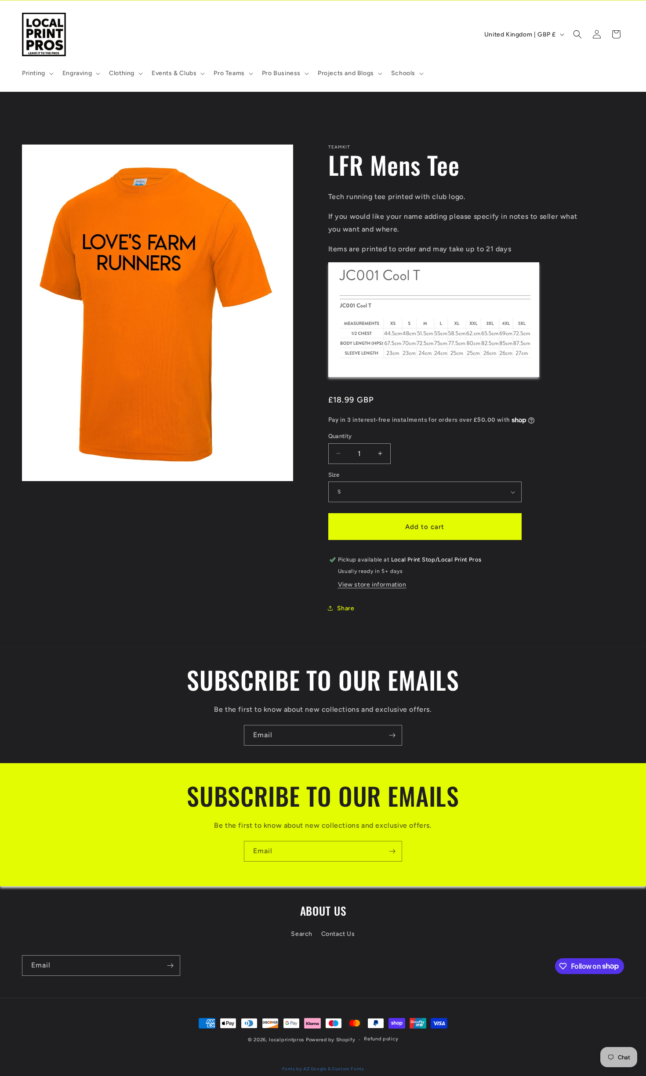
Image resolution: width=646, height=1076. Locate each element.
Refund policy (381, 1039)
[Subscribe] (392, 735)
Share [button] (346, 608)
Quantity (340, 436)
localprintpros (286, 1040)
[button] (37, 73)
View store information (372, 584)
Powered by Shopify (331, 1040)
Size (334, 474)
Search (301, 934)
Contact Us (338, 934)
